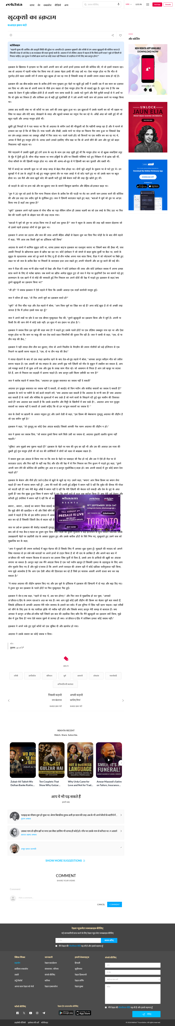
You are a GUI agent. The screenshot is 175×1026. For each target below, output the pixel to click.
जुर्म (64, 676)
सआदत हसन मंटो (17, 25)
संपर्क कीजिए (50, 975)
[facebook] (17, 1013)
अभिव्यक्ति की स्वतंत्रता (65, 684)
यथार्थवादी (113, 676)
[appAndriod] (66, 1012)
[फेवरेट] (120, 35)
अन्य (66, 5)
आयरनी (80, 676)
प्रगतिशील (32, 676)
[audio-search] (118, 4)
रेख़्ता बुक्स (79, 986)
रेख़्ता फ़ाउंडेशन (51, 963)
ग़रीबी (16, 676)
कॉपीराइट (44, 1022)
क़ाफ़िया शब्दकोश (21, 969)
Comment (115, 904)
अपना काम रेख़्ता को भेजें (24, 986)
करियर (47, 980)
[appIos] (83, 1012)
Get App (157, 4)
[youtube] (30, 1013)
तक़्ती (16, 975)
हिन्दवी (77, 963)
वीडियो (58, 5)
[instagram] (37, 1013)
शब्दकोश (47, 5)
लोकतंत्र (96, 676)
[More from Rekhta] (147, 4)
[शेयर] (112, 35)
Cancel (101, 904)
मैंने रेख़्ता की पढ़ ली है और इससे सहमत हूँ (81, 946)
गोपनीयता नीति (75, 946)
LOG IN (139, 4)
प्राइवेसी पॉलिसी (20, 1022)
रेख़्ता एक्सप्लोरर (51, 986)
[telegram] (44, 1013)
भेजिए (149, 1014)
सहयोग (17, 963)
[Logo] (14, 5)
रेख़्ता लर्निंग (79, 980)
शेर (39, 5)
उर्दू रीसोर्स (18, 980)
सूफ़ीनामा (78, 969)
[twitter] (24, 1013)
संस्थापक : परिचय (52, 969)
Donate (168, 4)
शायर (32, 5)
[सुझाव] (11, 35)
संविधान (49, 676)
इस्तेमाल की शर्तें (33, 1022)
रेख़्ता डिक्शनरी (81, 975)
